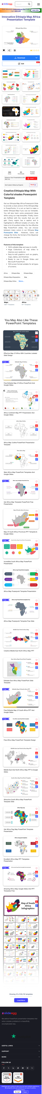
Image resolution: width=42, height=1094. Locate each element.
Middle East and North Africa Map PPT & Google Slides (21, 771)
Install (32, 178)
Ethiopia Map (16, 273)
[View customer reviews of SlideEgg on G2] (18, 1056)
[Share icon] (9, 50)
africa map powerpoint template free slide (19, 621)
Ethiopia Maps (28, 273)
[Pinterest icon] (14, 50)
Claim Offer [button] (35, 10)
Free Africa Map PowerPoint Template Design (20, 740)
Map (25, 277)
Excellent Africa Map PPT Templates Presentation (16, 860)
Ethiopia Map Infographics (12, 277)
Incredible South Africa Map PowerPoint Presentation (18, 562)
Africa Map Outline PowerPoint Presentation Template (19, 443)
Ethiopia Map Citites (10, 281)
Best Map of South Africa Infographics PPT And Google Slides (20, 988)
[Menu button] (38, 4)
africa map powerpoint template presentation (20, 591)
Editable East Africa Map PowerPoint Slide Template (18, 681)
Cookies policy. (19, 1089)
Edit (30, 63)
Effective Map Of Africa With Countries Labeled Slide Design (20, 354)
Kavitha (32, 173)
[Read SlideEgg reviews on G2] (7, 1056)
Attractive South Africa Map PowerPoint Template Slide (18, 800)
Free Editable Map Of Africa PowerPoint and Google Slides (19, 384)
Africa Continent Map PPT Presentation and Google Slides (19, 414)
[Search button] (29, 4)
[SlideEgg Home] (21, 1013)
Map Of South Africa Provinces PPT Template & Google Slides (20, 533)
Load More (21, 1000)
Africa (6, 273)
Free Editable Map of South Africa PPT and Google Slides (19, 711)
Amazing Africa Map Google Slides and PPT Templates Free (19, 890)
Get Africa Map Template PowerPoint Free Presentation (18, 503)
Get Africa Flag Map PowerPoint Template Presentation (18, 830)
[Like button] (4, 50)
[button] (36, 332)
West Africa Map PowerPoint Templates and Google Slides (19, 473)
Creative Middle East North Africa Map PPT (19, 651)
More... (21, 281)
